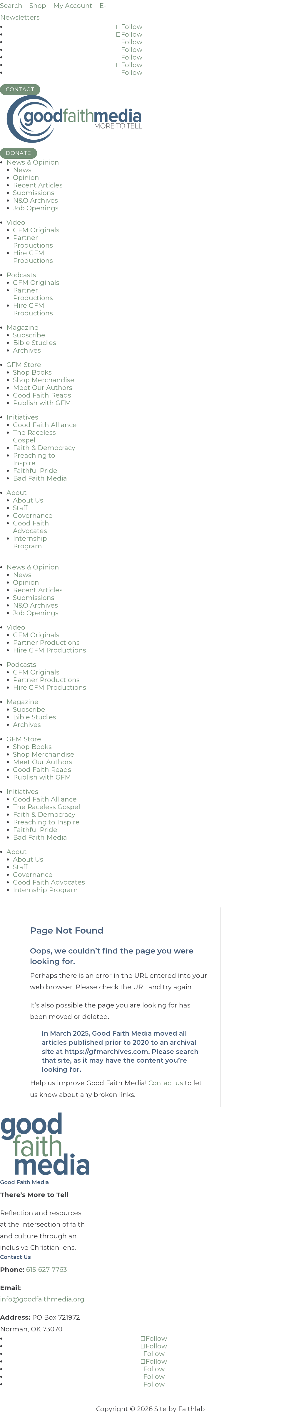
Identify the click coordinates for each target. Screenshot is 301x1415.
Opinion (26, 178)
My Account (72, 6)
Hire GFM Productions (33, 257)
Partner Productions (33, 241)
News (22, 170)
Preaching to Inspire (34, 459)
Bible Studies (34, 343)
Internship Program (30, 542)
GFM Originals (36, 230)
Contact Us (15, 1257)
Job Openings (35, 208)
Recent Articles (38, 185)
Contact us (165, 1083)
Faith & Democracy (44, 448)
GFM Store (23, 365)
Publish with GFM (42, 403)
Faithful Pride (35, 471)
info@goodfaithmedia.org (42, 1299)
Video (15, 222)
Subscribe (29, 335)
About (16, 493)
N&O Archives (35, 200)
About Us (28, 500)
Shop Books (32, 372)
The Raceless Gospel (34, 436)
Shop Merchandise (43, 380)
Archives (27, 350)
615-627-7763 (46, 1270)
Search (11, 6)
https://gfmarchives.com (106, 1052)
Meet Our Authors (42, 388)
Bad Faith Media (40, 478)
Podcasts (21, 275)
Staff (20, 508)
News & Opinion (32, 162)
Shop (37, 6)
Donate (18, 153)
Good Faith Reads (42, 395)
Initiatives (22, 417)
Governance (33, 516)
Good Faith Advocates (31, 527)
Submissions (33, 193)
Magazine (22, 328)
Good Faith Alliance (45, 425)
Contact (20, 89)
